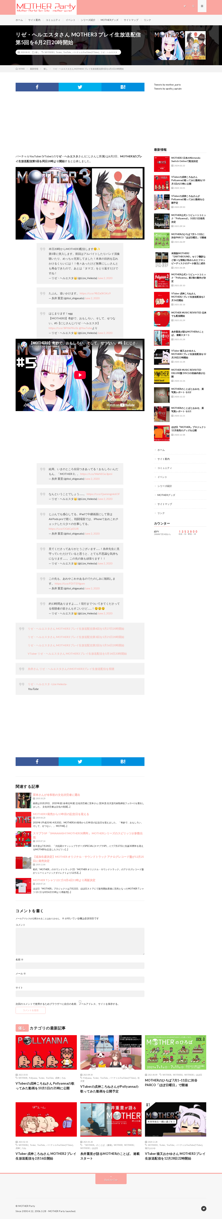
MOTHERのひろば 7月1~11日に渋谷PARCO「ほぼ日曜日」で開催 (171, 1082)
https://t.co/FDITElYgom (70, 583)
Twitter (59, 52)
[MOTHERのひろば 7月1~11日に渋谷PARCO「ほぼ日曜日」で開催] (162, 240)
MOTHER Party (26, 1206)
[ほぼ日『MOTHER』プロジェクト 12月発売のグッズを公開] (162, 433)
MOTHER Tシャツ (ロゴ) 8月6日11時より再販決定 (64, 880)
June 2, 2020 (105, 278)
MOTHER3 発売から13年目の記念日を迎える (61, 814)
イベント (70, 19)
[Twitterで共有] (80, 87)
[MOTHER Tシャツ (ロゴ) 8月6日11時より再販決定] (23, 886)
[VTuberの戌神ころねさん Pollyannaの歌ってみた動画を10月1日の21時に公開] (162, 183)
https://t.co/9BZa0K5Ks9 (95, 293)
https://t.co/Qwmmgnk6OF (103, 494)
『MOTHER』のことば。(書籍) (97, 1145)
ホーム (19, 19)
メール (21, 973)
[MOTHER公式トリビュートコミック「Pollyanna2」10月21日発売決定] (162, 221)
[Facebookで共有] (37, 87)
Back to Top (111, 1179)
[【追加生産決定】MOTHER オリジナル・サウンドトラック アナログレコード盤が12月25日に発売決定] (23, 862)
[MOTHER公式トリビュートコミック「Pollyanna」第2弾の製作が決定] (162, 280)
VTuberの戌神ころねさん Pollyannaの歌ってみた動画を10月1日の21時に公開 (188, 180)
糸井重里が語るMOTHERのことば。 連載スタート (110, 1156)
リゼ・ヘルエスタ (109, 52)
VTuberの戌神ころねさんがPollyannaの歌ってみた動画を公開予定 (187, 199)
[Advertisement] (80, 126)
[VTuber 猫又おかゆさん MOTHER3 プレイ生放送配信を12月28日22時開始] (162, 357)
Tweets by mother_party (167, 84)
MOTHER (23, 1078)
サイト (19, 987)
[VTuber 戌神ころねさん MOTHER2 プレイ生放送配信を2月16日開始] (162, 300)
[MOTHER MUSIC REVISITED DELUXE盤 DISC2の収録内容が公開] (162, 376)
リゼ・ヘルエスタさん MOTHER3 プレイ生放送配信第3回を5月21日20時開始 (76, 636)
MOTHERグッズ (109, 19)
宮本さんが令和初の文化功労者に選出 (56, 794)
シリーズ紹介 (88, 19)
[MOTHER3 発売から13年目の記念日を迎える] (23, 820)
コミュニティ (53, 19)
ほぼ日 (199, 1075)
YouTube (67, 52)
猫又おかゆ (150, 1148)
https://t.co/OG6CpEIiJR (64, 528)
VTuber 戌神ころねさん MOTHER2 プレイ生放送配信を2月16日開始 (188, 297)
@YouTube (85, 328)
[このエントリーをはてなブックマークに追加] (122, 87)
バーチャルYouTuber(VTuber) (85, 52)
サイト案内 (34, 19)
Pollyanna (33, 1078)
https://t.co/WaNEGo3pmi (96, 473)
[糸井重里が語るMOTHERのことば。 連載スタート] (162, 338)
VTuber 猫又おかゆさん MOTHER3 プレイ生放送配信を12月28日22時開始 (188, 354)
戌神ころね (60, 1078)
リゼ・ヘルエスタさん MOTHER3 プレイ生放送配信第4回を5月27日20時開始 (76, 628)
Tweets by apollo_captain (168, 88)
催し (37, 52)
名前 (19, 959)
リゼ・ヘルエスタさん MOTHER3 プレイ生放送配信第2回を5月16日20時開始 (76, 645)
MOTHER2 (178, 1075)
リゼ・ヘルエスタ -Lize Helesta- (47, 684)
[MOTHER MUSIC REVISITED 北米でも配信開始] (162, 319)
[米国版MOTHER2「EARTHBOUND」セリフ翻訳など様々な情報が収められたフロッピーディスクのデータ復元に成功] (162, 259)
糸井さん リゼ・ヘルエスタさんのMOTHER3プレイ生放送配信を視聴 (71, 668)
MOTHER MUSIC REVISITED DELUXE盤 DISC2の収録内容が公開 (188, 373)
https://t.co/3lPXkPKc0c (63, 328)
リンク (147, 19)
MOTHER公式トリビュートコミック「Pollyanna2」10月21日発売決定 (188, 218)
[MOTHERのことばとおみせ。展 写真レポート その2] (162, 395)
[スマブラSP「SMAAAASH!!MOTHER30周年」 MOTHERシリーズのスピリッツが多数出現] (23, 839)
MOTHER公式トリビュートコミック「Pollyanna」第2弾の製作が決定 (188, 278)
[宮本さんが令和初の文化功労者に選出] (23, 800)
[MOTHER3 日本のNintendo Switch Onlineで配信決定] (162, 164)
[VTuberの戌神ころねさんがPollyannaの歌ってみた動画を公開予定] (162, 202)
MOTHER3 (49, 52)
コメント (20, 925)
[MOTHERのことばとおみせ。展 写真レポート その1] (162, 414)
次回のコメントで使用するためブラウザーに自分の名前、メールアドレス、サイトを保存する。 (68, 1004)
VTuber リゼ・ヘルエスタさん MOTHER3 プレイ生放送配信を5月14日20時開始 (77, 653)
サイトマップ (131, 19)
